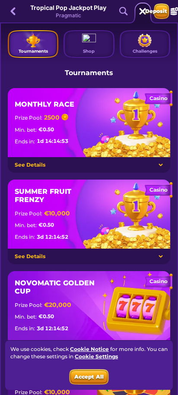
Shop (89, 51)
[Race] (142, 11)
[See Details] (160, 164)
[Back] (13, 11)
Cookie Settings (96, 357)
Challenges (145, 51)
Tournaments (33, 51)
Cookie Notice (89, 349)
